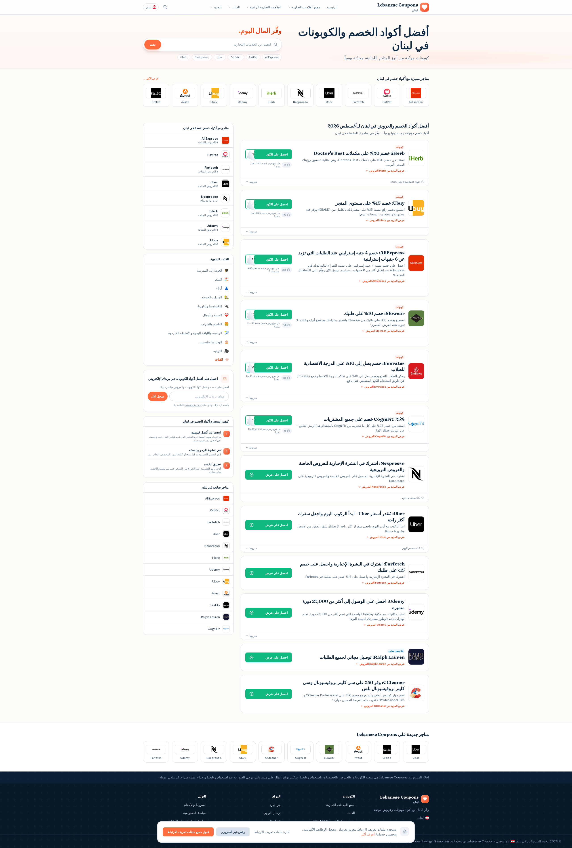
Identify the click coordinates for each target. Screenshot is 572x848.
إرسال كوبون (272, 813)
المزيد (217, 7)
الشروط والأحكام (195, 805)
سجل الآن (157, 396)
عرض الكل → (151, 78)
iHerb (183, 57)
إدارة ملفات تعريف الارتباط (272, 832)
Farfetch (236, 57)
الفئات (236, 7)
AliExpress (272, 57)
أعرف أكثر (368, 834)
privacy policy (193, 405)
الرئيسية (332, 7)
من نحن (275, 805)
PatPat (253, 57)
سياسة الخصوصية (194, 813)
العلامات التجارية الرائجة (266, 7)
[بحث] (165, 7)
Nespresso (202, 57)
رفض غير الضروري (233, 832)
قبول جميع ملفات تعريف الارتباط (188, 832)
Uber (220, 57)
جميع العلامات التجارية (306, 7)
